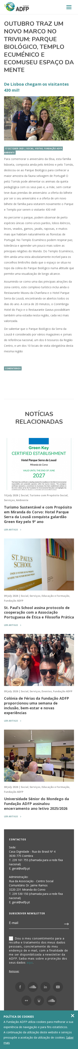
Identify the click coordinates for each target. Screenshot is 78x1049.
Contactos (17, 839)
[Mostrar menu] (69, 7)
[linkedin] (45, 987)
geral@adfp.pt (21, 902)
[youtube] (58, 987)
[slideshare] (39, 1001)
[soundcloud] (52, 1001)
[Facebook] (20, 987)
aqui (30, 962)
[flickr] (26, 1001)
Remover (14, 971)
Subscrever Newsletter (27, 913)
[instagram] (33, 987)
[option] (39, 118)
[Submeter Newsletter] (67, 923)
